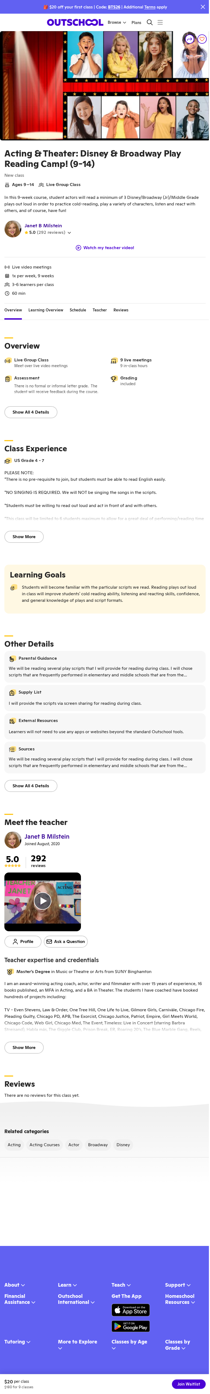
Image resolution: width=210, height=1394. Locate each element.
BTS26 (114, 7)
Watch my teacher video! (108, 247)
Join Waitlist (188, 1384)
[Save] (202, 39)
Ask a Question (69, 941)
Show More (24, 537)
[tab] (13, 310)
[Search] (150, 22)
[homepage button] (75, 22)
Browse (114, 22)
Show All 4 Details (31, 412)
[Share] (189, 39)
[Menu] (160, 22)
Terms (150, 7)
